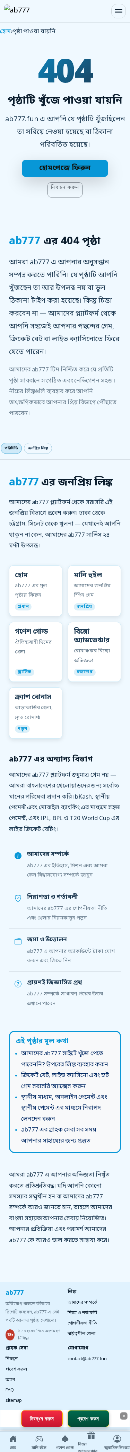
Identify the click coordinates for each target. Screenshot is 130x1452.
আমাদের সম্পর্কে (82, 1302)
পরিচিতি (11, 448)
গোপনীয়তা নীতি (82, 1323)
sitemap (14, 1400)
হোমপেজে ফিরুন (64, 168)
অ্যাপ (10, 1380)
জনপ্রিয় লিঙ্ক (38, 448)
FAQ (10, 1390)
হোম (5, 32)
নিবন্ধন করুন (65, 187)
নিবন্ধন (12, 1359)
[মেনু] (118, 11)
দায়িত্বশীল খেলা (81, 1334)
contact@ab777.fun (87, 1359)
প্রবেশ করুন (16, 1369)
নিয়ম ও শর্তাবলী (82, 1313)
